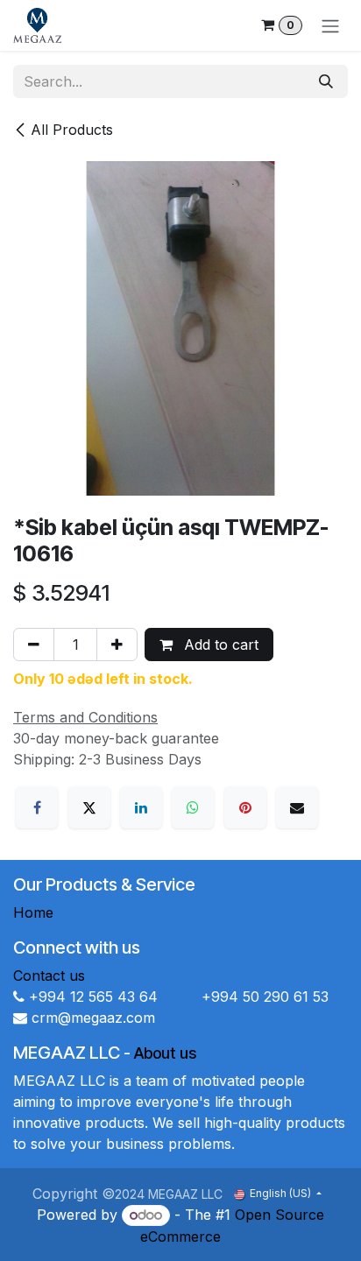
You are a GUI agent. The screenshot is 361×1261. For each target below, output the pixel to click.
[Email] (297, 807)
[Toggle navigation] (330, 25)
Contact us (49, 975)
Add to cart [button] (219, 644)
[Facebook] (37, 807)
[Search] (326, 81)
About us (165, 1053)
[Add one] (117, 644)
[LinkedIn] (141, 807)
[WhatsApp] (193, 807)
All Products (72, 129)
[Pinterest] (245, 807)
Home (33, 912)
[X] (89, 807)
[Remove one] (33, 644)
